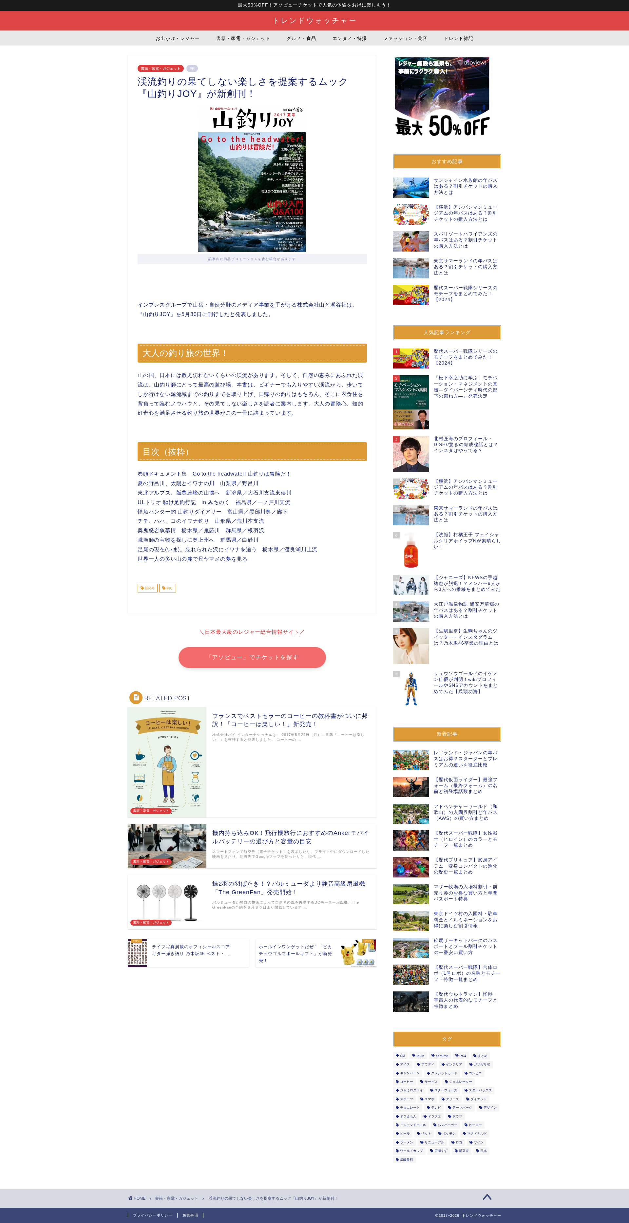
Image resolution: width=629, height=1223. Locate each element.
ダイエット (478, 1099)
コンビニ (475, 1073)
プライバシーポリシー (152, 1215)
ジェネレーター (460, 1081)
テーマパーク (462, 1108)
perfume (442, 1056)
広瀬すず (441, 1151)
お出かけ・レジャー (178, 38)
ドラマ (457, 1116)
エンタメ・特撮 (350, 38)
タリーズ (452, 1099)
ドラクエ (434, 1116)
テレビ (436, 1108)
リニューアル (434, 1142)
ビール (405, 1134)
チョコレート (410, 1108)
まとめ (482, 1056)
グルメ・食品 (301, 38)
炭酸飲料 (406, 1159)
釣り (169, 588)
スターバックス (480, 1090)
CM (402, 1056)
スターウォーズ (445, 1090)
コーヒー (406, 1081)
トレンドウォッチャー (314, 20)
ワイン (479, 1142)
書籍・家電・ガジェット (243, 38)
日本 (483, 1151)
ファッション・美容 (405, 38)
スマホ (429, 1099)
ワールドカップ (411, 1151)
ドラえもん (408, 1116)
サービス (431, 1081)
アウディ (427, 1064)
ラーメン (406, 1142)
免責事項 (190, 1215)
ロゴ (459, 1142)
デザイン (490, 1108)
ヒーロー (475, 1125)
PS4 (463, 1056)
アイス (405, 1064)
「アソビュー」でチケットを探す (252, 657)
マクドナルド (477, 1134)
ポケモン (449, 1134)
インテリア (454, 1064)
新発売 (149, 588)
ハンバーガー (447, 1125)
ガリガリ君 (482, 1064)
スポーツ (406, 1099)
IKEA (420, 1056)
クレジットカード (444, 1073)
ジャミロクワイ (411, 1090)
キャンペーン (410, 1073)
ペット (426, 1134)
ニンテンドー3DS (413, 1125)
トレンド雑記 (458, 38)
